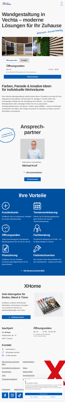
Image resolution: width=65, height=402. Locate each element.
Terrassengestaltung (9, 379)
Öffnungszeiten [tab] (11, 60)
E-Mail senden (11, 355)
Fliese (25, 368)
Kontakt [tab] (24, 60)
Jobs (4, 375)
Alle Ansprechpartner (34, 172)
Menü (61, 5)
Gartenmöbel (27, 372)
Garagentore (6, 372)
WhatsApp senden (13, 352)
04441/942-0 (10, 349)
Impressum (6, 389)
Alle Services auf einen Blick (34, 270)
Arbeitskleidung (28, 362)
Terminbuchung (28, 375)
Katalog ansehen (17, 317)
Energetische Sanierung (11, 368)
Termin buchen (32, 77)
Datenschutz (19, 389)
